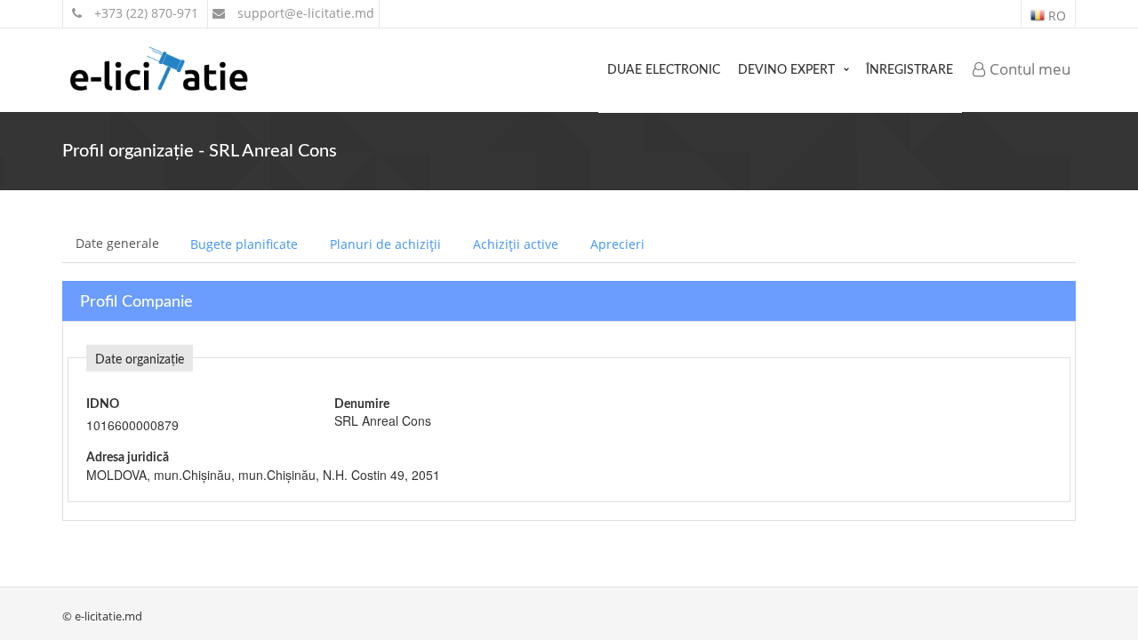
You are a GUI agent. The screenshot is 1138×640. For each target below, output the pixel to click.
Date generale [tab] (117, 243)
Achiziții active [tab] (515, 244)
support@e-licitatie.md (304, 12)
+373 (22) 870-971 (144, 12)
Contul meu (1028, 69)
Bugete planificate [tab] (244, 244)
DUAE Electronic (663, 70)
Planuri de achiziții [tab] (385, 244)
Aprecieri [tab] (617, 244)
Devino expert (786, 70)
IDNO (102, 404)
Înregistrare (909, 70)
